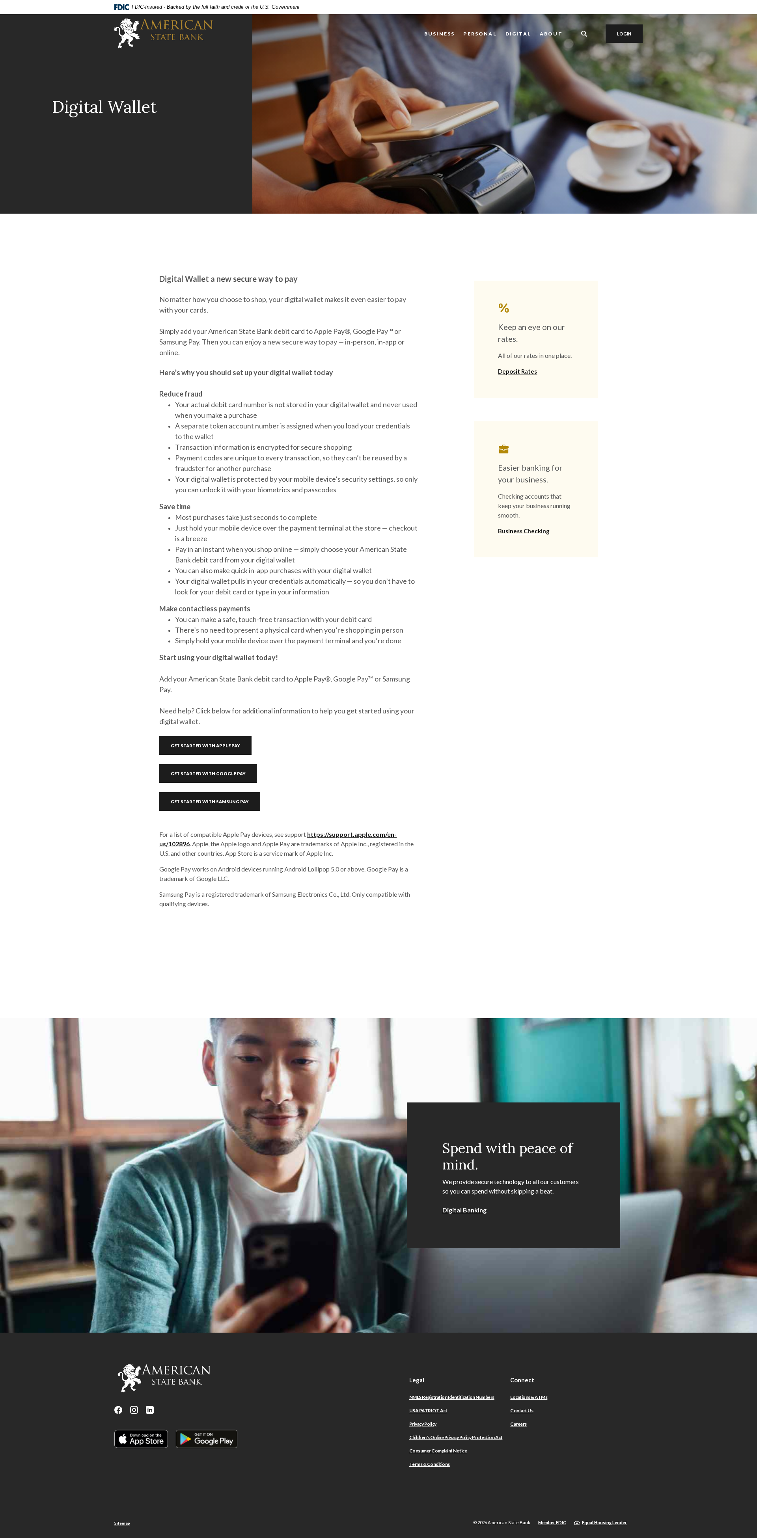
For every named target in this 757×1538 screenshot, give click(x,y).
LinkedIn (150, 1410)
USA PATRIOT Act (428, 1410)
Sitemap (122, 1523)
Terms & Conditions (429, 1464)
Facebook (118, 1410)
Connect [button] (522, 1379)
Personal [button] (479, 34)
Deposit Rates (517, 371)
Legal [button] (416, 1379)
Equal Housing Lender (604, 1522)
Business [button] (439, 34)
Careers (518, 1424)
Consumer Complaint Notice (438, 1451)
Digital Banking (464, 1210)
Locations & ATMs (528, 1397)
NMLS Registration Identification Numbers (451, 1397)
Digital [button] (518, 34)
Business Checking (524, 530)
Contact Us (521, 1410)
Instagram (134, 1410)
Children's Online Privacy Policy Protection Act (456, 1437)
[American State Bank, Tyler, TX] (163, 33)
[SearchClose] (584, 33)
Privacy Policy (422, 1424)
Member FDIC (552, 1522)
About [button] (551, 34)
